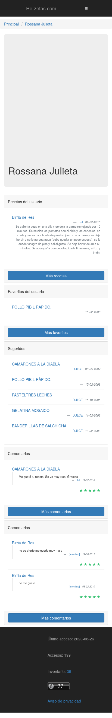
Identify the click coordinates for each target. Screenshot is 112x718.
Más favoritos (56, 332)
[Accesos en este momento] (71, 686)
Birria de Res (23, 217)
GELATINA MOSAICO (30, 410)
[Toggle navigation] (86, 8)
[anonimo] (75, 554)
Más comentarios (56, 511)
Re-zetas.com (41, 8)
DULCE (78, 369)
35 (69, 671)
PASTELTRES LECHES (32, 395)
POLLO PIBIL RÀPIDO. (31, 307)
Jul (81, 222)
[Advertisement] (56, 104)
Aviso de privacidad (64, 701)
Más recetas (56, 275)
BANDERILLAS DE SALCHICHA (39, 425)
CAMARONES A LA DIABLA (36, 364)
